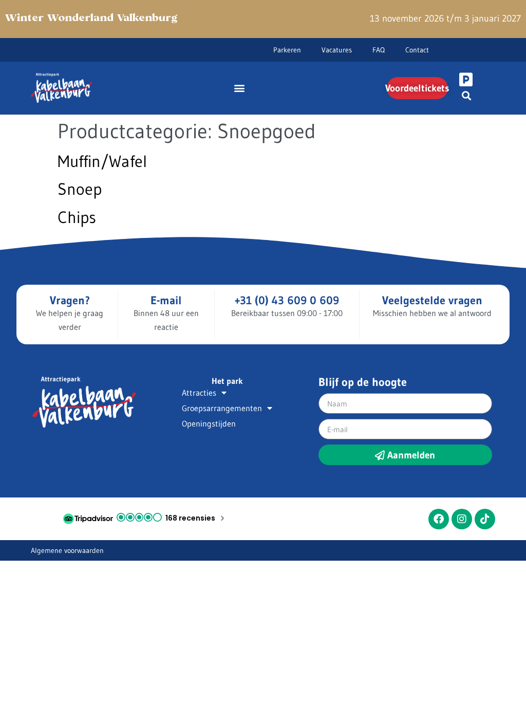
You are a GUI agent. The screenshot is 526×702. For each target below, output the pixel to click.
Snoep (80, 189)
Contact (417, 49)
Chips (77, 217)
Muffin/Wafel (102, 161)
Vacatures (337, 49)
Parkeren (287, 49)
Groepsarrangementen (222, 408)
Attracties (199, 392)
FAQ (378, 49)
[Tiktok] (485, 519)
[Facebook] (438, 519)
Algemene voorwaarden (67, 550)
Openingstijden (209, 423)
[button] (239, 88)
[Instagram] (462, 519)
